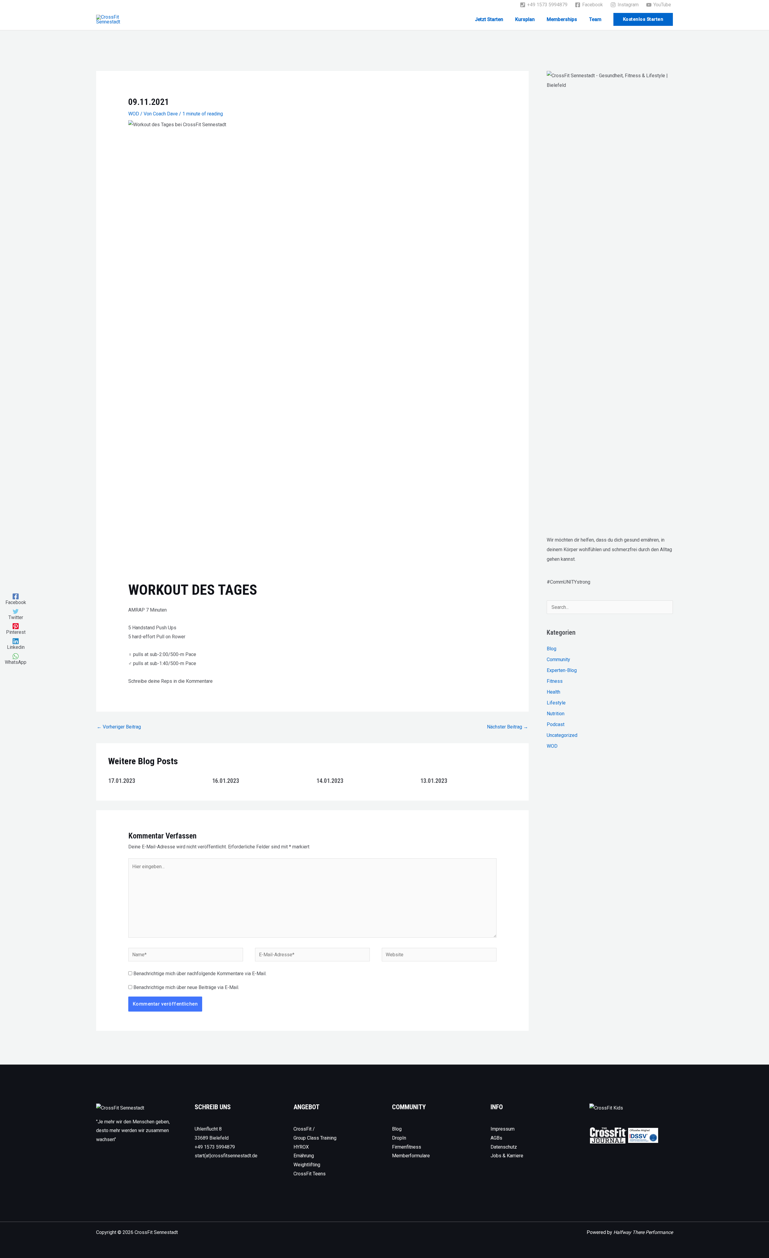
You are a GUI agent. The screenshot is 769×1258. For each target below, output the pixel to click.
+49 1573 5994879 (215, 1147)
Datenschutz (504, 1147)
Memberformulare (411, 1156)
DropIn (399, 1138)
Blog (551, 649)
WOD (133, 114)
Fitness (555, 681)
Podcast (555, 724)
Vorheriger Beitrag (119, 727)
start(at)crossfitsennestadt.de (226, 1156)
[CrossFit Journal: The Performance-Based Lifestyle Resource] (608, 1135)
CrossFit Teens (309, 1174)
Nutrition (555, 713)
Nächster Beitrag (507, 727)
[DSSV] (643, 1135)
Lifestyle (556, 703)
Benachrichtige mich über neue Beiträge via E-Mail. (186, 987)
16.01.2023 (225, 780)
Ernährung (303, 1156)
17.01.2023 (121, 780)
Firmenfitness (406, 1147)
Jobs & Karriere (507, 1156)
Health (553, 692)
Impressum (503, 1129)
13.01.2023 (433, 780)
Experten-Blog (562, 670)
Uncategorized (562, 735)
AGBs (496, 1138)
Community (558, 659)
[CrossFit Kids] (606, 1107)
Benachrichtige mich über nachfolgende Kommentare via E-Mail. (199, 973)
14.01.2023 (329, 780)
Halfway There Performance (643, 1232)
